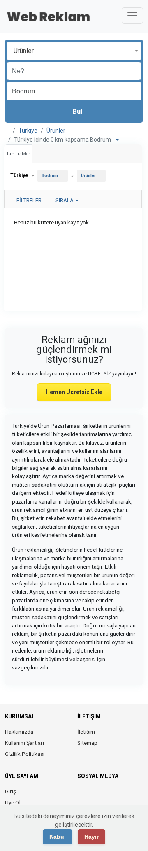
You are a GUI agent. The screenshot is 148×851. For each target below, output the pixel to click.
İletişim (86, 731)
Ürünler (55, 130)
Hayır (91, 836)
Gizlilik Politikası (24, 754)
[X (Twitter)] (94, 796)
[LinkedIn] (105, 796)
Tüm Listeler (18, 154)
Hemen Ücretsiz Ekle (74, 392)
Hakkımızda (19, 731)
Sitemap (87, 742)
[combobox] (74, 51)
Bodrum (50, 175)
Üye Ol (13, 802)
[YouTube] (128, 796)
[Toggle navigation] (132, 15)
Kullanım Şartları (24, 742)
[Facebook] (82, 796)
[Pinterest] (117, 796)
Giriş (10, 791)
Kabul (57, 836)
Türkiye (27, 130)
